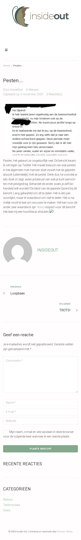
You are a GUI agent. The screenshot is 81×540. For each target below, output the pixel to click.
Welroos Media (64, 531)
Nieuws (34, 89)
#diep (40, 207)
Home (6, 65)
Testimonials (11, 505)
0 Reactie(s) (54, 94)
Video (7, 510)
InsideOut (16, 89)
